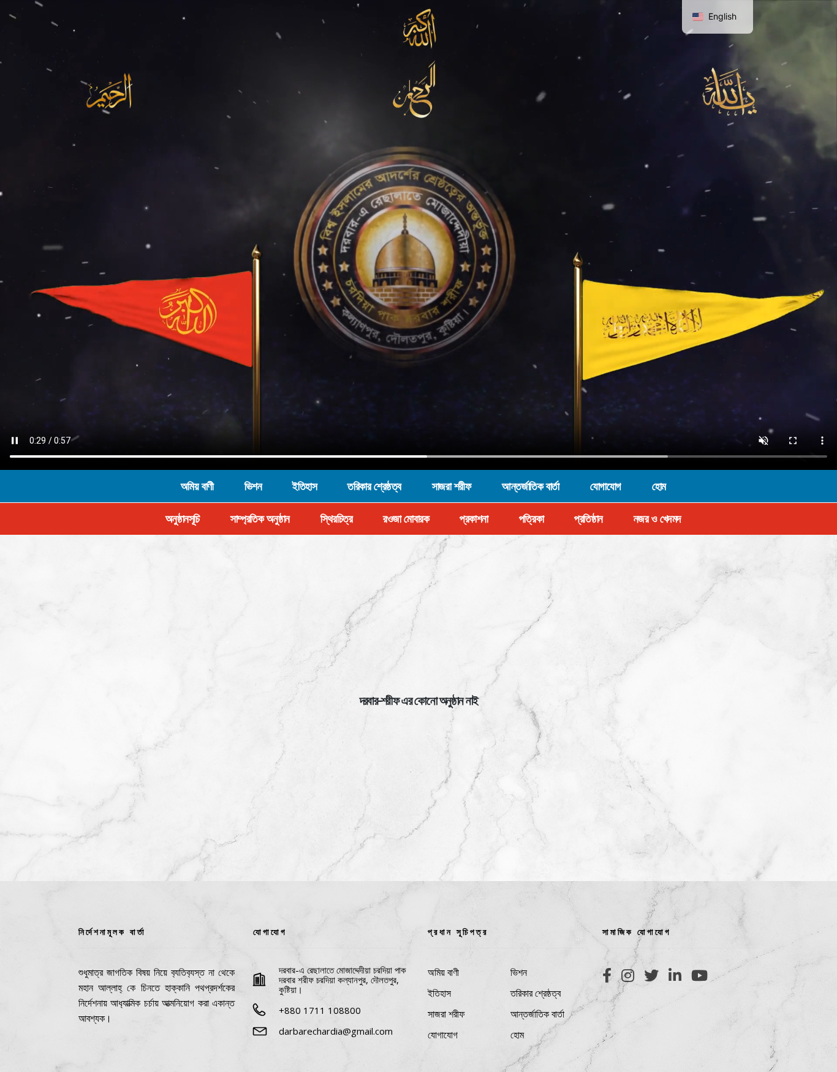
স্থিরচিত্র (336, 519)
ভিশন (253, 486)
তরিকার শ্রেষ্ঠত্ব (374, 486)
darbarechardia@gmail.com (336, 1031)
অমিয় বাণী (197, 486)
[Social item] (607, 975)
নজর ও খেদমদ (657, 519)
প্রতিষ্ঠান (588, 519)
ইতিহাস (304, 486)
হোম (659, 486)
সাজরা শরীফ (452, 486)
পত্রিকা (531, 519)
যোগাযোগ (605, 486)
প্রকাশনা (474, 519)
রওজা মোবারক (406, 519)
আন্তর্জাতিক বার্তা (530, 486)
